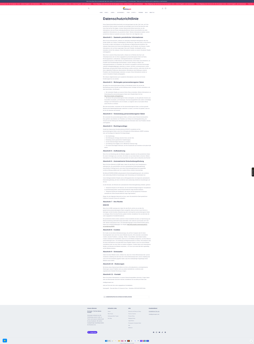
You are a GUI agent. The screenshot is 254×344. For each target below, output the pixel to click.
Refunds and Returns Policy (134, 311)
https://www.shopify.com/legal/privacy (113, 96)
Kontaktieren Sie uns (154, 311)
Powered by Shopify (130, 343)
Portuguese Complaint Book (134, 323)
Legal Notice (131, 320)
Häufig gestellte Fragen (113, 316)
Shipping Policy (131, 318)
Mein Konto (110, 313)
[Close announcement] (253, 1)
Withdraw (130, 327)
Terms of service (132, 313)
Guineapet (125, 343)
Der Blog (110, 318)
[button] (88, 8)
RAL (129, 325)
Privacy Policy (131, 316)
